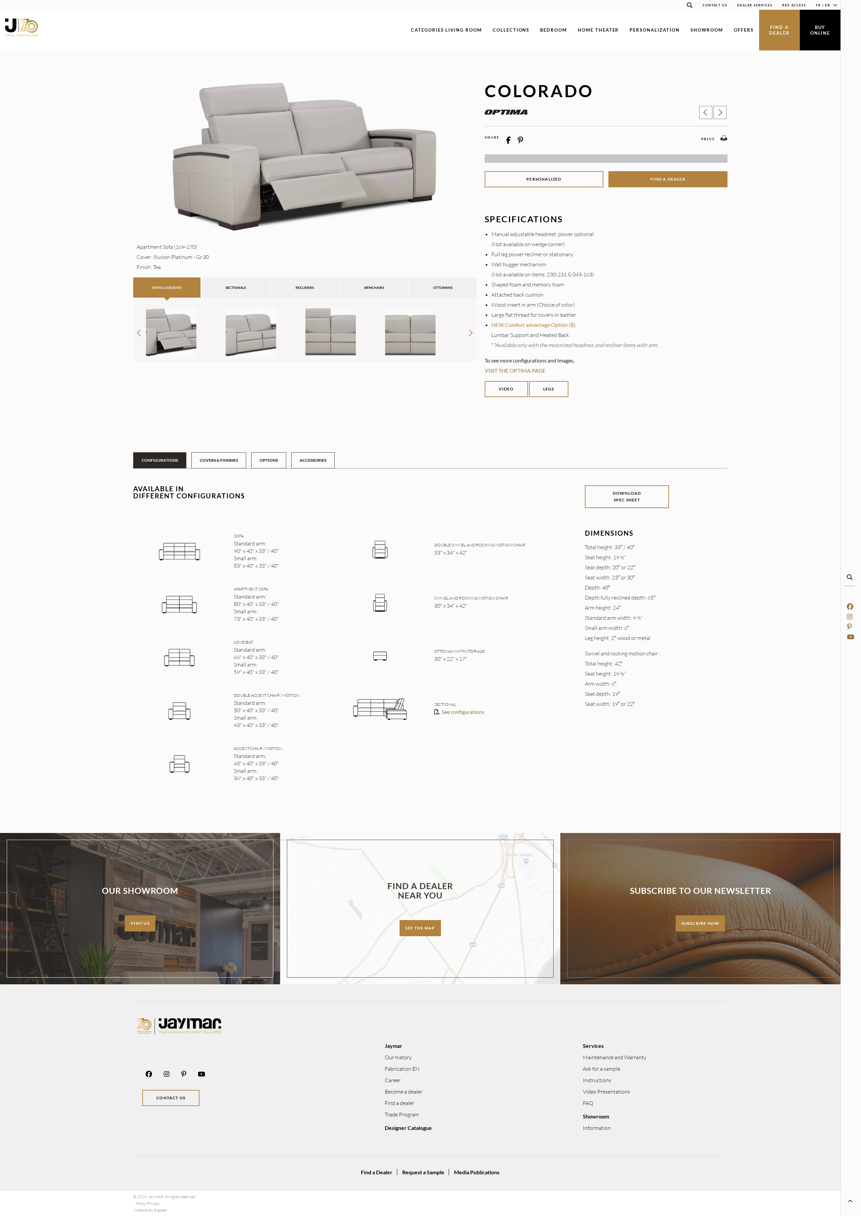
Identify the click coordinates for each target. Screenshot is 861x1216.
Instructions (597, 1080)
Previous (138, 330)
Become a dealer (403, 1091)
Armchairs (374, 288)
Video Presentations (606, 1091)
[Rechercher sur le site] (689, 6)
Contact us (170, 1097)
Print (708, 139)
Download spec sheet (627, 496)
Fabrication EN (402, 1068)
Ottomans (442, 288)
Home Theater (598, 30)
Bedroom (553, 30)
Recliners (305, 288)
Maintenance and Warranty (614, 1057)
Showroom (706, 30)
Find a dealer (779, 30)
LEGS (548, 388)
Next (471, 330)
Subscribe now (700, 923)
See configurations (463, 712)
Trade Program (402, 1114)
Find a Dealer (376, 1172)
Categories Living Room (446, 30)
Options (269, 460)
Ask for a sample (601, 1068)
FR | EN (823, 5)
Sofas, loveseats (167, 288)
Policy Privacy (148, 1203)
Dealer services (754, 5)
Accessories (313, 460)
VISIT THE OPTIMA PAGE (515, 370)
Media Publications (476, 1172)
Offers (744, 30)
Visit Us (140, 923)
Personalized (543, 179)
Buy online (820, 30)
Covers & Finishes (219, 460)
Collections (511, 30)
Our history (398, 1057)
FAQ (588, 1103)
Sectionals (236, 288)
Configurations (160, 460)
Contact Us (715, 5)
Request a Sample (423, 1172)
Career (393, 1080)
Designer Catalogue (408, 1128)
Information (597, 1128)
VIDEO (506, 388)
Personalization (654, 30)
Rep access (794, 5)
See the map (420, 927)
